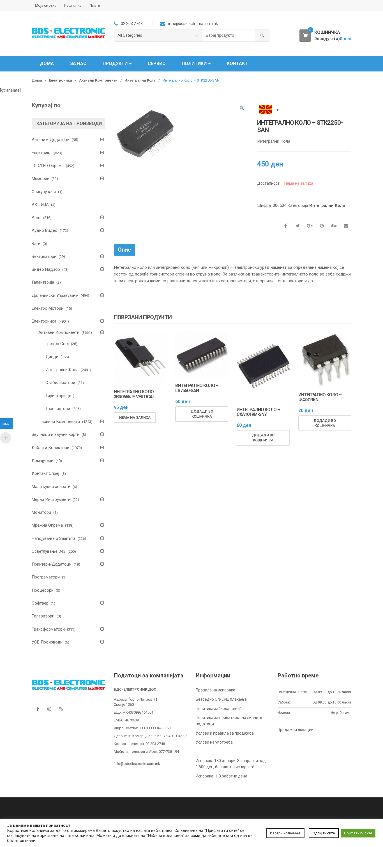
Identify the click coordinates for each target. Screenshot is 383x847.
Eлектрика (42, 152)
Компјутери (42, 460)
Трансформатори (48, 629)
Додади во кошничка (202, 413)
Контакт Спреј (45, 473)
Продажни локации (295, 729)
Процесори (43, 590)
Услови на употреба (214, 742)
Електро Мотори (47, 308)
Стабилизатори (60, 382)
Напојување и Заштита (53, 538)
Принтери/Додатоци (51, 564)
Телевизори (43, 616)
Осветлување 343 (48, 551)
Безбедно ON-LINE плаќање (221, 699)
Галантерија (43, 282)
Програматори (46, 577)
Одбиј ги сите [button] (324, 833)
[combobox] (228, 35)
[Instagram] (49, 708)
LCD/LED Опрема (48, 165)
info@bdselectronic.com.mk (137, 764)
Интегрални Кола (140, 80)
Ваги (36, 243)
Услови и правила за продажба (225, 733)
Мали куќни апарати (51, 486)
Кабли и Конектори (50, 447)
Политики (195, 63)
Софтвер (40, 603)
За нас (78, 63)
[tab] (124, 250)
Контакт (237, 63)
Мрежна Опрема (47, 525)
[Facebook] (37, 708)
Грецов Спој (57, 343)
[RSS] (61, 708)
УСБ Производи (47, 642)
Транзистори (57, 408)
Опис (124, 249)
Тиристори (55, 395)
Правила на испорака (215, 690)
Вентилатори (44, 256)
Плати (94, 5)
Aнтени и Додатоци (51, 139)
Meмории (40, 178)
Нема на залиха (135, 417)
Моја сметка (45, 5)
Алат (36, 217)
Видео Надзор (46, 269)
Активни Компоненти (98, 80)
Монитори (41, 512)
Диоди (51, 356)
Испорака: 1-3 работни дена (221, 776)
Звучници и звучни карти (55, 434)
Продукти (116, 63)
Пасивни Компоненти (59, 421)
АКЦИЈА (40, 204)
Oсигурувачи (44, 191)
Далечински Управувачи (55, 295)
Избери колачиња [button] (285, 833)
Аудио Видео (44, 230)
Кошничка (73, 5)
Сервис (156, 63)
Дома (47, 63)
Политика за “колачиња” (218, 708)
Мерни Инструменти (51, 499)
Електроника (60, 80)
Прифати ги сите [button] (358, 833)
